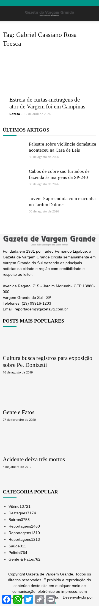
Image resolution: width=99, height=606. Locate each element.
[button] (91, 13)
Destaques (22, 513)
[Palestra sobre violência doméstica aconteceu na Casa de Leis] (14, 152)
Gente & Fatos (24, 559)
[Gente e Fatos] (49, 395)
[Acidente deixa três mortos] (49, 443)
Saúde (17, 546)
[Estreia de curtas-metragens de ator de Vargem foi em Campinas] (49, 73)
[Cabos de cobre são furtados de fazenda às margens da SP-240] (14, 179)
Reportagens (24, 526)
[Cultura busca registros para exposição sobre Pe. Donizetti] (49, 341)
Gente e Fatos (18, 412)
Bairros (19, 519)
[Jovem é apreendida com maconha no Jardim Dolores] (14, 207)
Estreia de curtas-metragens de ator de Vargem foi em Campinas (47, 103)
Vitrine (20, 506)
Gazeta (14, 114)
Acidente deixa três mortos (34, 459)
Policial (18, 552)
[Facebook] (8, 315)
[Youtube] (19, 315)
